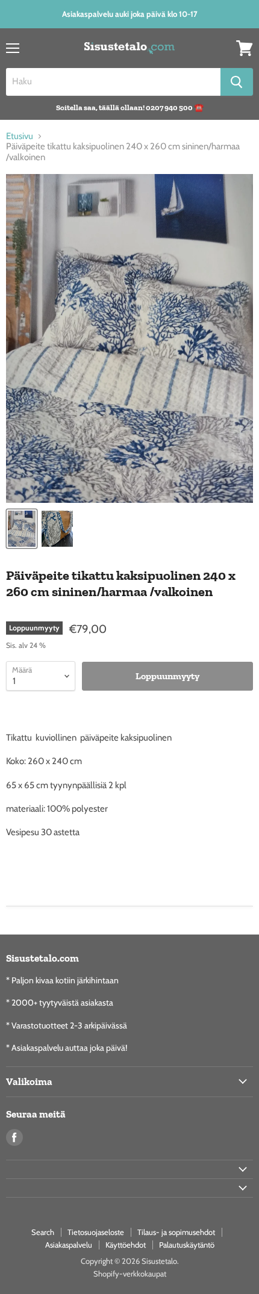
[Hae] (236, 82)
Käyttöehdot (125, 1244)
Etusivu (19, 136)
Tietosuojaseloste (95, 1232)
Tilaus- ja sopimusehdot (176, 1232)
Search (42, 1232)
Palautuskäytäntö (186, 1244)
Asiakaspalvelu (68, 1244)
